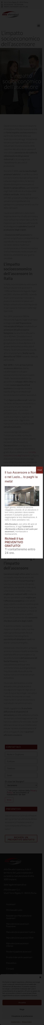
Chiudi (39, 470)
